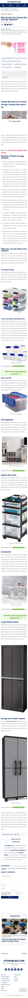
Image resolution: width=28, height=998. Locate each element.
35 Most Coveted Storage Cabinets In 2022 (12, 61)
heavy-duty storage (11, 721)
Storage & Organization (7, 64)
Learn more (4, 77)
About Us (3, 974)
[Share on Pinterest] (10, 25)
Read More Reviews (19, 366)
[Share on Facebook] (5, 25)
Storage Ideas (6, 8)
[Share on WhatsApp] (12, 25)
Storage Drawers (17, 67)
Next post (23, 953)
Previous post (5, 953)
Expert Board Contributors (18, 850)
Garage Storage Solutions (20, 64)
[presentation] (2, 930)
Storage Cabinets (13, 8)
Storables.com (9, 845)
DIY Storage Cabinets (15, 121)
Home (2, 8)
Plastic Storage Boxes (7, 67)
